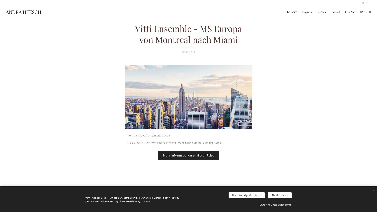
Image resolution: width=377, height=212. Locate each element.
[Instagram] (367, 2)
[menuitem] (292, 12)
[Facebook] (362, 2)
